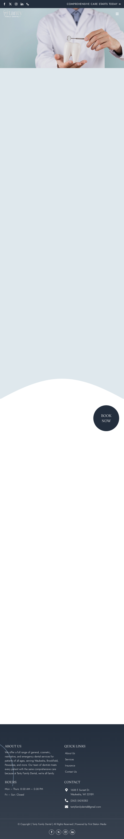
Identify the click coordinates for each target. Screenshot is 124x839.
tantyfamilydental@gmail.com (86, 807)
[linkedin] (22, 4)
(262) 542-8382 (79, 800)
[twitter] (10, 4)
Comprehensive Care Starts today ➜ (94, 4)
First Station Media (97, 824)
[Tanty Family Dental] (13, 12)
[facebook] (4, 4)
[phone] (27, 4)
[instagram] (16, 4)
